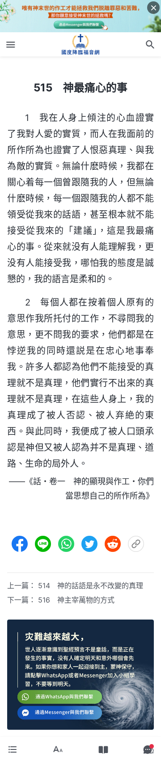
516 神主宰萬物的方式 (76, 599)
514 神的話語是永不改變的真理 (90, 585)
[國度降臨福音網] (80, 44)
